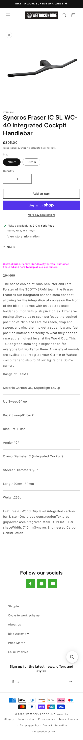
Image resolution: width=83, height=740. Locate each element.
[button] (8, 15)
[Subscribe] (70, 681)
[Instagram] (41, 583)
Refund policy (26, 719)
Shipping (25, 148)
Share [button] (11, 247)
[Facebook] (30, 583)
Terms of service (68, 719)
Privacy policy (46, 719)
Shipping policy (29, 725)
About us (14, 624)
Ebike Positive (18, 652)
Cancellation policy (43, 731)
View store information (23, 236)
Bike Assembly (18, 633)
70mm (11, 162)
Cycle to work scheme (24, 615)
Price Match (16, 642)
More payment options (41, 214)
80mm (31, 162)
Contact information (55, 725)
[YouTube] (52, 583)
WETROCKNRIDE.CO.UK (39, 714)
